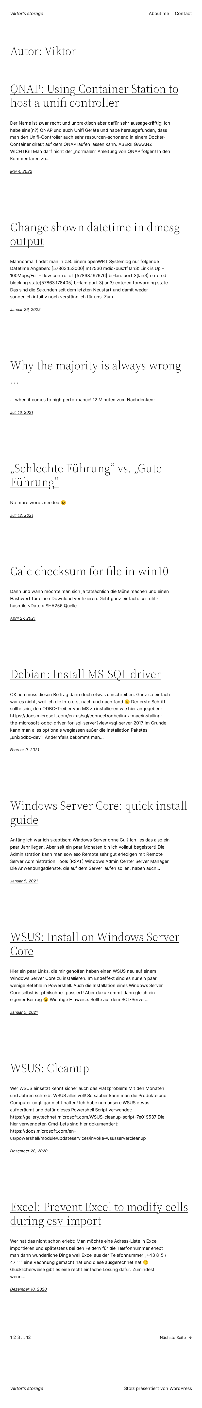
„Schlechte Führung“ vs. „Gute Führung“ (86, 475)
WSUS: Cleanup (49, 1068)
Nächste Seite (176, 1337)
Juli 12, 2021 (21, 515)
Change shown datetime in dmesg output (95, 234)
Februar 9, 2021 (24, 749)
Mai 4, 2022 (21, 171)
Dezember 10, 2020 (28, 1289)
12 (28, 1337)
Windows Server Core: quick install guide (98, 812)
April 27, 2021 (22, 618)
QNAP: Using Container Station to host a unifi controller (94, 96)
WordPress (180, 1388)
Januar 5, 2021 (24, 880)
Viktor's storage (26, 13)
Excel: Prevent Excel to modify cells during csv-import (99, 1214)
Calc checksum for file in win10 (89, 571)
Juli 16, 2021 (21, 412)
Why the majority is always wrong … (95, 372)
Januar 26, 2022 (25, 309)
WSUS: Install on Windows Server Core (94, 944)
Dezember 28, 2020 (29, 1150)
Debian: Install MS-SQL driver (85, 674)
